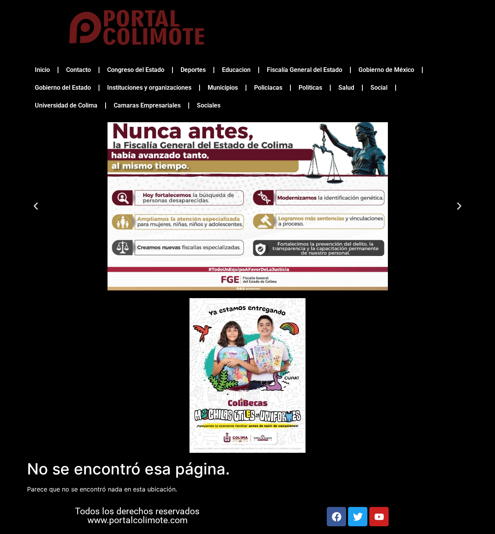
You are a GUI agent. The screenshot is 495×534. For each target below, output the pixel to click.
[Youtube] (379, 516)
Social (378, 87)
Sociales (208, 105)
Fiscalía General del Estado (304, 69)
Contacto (78, 69)
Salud (346, 87)
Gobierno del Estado (63, 87)
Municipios (223, 87)
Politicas (310, 87)
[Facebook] (336, 516)
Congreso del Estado (135, 69)
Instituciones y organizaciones (149, 87)
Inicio (42, 69)
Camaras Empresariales (147, 105)
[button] (36, 206)
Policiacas (268, 87)
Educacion (236, 69)
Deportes (193, 69)
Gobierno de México (386, 69)
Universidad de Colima (66, 105)
